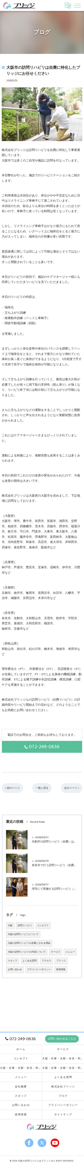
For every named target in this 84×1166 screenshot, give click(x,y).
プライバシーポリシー (39, 969)
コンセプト (43, 925)
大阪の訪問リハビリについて (23, 934)
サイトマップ (63, 1115)
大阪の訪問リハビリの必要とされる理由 (29, 943)
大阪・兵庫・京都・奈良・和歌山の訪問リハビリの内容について (63, 1068)
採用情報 (60, 969)
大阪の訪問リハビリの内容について (27, 952)
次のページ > (71, 788)
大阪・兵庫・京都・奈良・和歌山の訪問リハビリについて (63, 1059)
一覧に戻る (42, 788)
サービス (55, 952)
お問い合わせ (15, 969)
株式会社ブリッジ (63, 1087)
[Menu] (77, 5)
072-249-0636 (44, 747)
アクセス (46, 961)
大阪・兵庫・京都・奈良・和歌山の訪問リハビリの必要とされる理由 (21, 1068)
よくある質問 (29, 961)
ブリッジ (61, 961)
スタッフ (12, 961)
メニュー (70, 952)
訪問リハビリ (25, 925)
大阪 (10, 925)
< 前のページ (12, 788)
